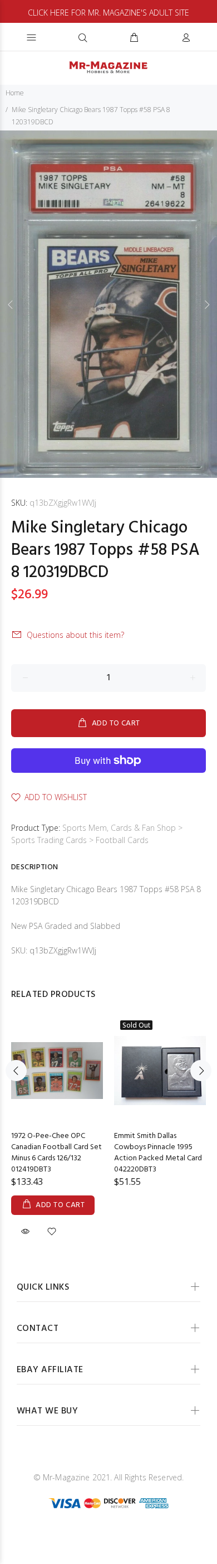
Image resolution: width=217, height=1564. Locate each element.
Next (206, 304)
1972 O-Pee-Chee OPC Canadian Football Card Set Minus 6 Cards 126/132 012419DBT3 (56, 1153)
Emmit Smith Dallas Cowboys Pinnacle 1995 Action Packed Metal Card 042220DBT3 (158, 1153)
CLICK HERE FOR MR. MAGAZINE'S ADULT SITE (108, 12)
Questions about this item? (75, 635)
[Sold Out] (160, 1070)
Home (15, 93)
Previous (10, 304)
